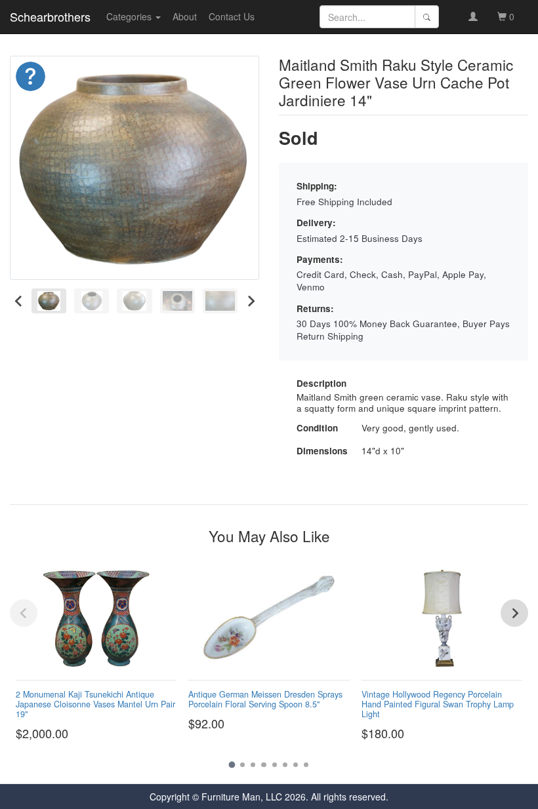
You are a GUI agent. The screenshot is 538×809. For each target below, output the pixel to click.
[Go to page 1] (231, 764)
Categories (130, 16)
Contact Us (232, 16)
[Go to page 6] (285, 764)
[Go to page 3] (253, 764)
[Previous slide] (23, 613)
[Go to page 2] (242, 764)
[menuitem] (49, 301)
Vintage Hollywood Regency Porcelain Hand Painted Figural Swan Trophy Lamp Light (438, 704)
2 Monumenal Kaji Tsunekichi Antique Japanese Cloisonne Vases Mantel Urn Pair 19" (95, 704)
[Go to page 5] (274, 764)
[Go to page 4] (263, 764)
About (185, 16)
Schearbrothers (50, 16)
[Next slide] (250, 301)
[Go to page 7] (295, 764)
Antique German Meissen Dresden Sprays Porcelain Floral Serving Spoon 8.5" (265, 699)
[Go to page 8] (306, 764)
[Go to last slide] (19, 301)
